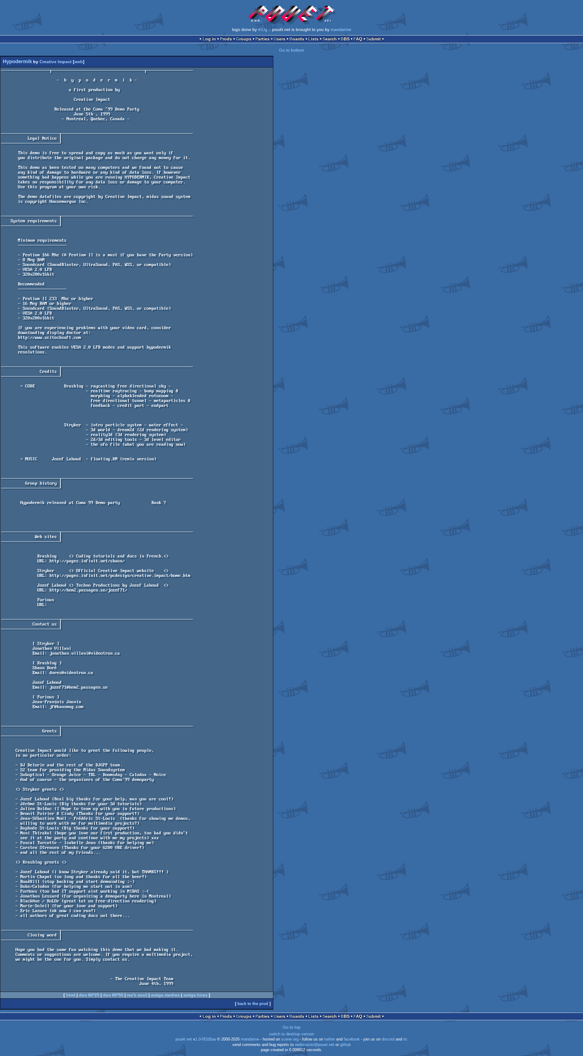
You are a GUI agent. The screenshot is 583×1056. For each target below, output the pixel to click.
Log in (209, 38)
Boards (296, 38)
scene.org (289, 1039)
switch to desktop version (291, 1034)
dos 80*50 (113, 995)
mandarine (341, 29)
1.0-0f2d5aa (205, 1039)
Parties (262, 38)
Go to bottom (291, 50)
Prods (226, 38)
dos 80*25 (89, 995)
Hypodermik (17, 61)
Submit (373, 38)
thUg (262, 29)
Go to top (292, 1027)
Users (279, 38)
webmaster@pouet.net (314, 1045)
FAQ (357, 38)
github (345, 1045)
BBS (345, 38)
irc (405, 1039)
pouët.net (184, 1039)
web (78, 61)
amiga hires (195, 995)
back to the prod (252, 1003)
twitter (329, 1039)
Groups (243, 38)
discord (388, 1039)
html (70, 995)
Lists (313, 38)
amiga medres (165, 995)
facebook (352, 1039)
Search (329, 38)
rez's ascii (137, 995)
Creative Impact (55, 61)
